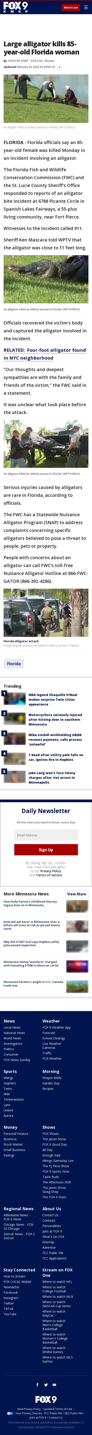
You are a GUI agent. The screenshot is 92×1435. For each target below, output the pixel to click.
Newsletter (11, 1287)
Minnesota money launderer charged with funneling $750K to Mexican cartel (31, 963)
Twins (8, 1088)
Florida (49, 61)
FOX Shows (50, 1133)
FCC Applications (54, 1258)
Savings (9, 1155)
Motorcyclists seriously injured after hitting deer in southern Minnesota (55, 719)
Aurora (8, 1115)
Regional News (18, 1208)
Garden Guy (50, 1083)
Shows (48, 1127)
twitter (46, 1384)
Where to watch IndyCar (53, 1313)
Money (10, 1127)
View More (76, 894)
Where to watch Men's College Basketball (53, 1325)
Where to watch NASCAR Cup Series (56, 1304)
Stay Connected (19, 1270)
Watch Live (71, 7)
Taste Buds (50, 1177)
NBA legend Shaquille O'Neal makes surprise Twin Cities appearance (53, 699)
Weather (51, 1021)
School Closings (53, 1038)
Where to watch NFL (57, 1282)
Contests (48, 1220)
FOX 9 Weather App (56, 1027)
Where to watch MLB (57, 1296)
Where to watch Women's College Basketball (55, 1338)
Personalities (51, 1226)
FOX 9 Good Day (54, 1144)
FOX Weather (52, 1058)
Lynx (7, 1105)
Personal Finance (16, 1133)
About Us (51, 1208)
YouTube (10, 1314)
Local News (12, 1027)
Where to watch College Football (54, 1289)
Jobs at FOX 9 (52, 1231)
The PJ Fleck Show (55, 1166)
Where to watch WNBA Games (53, 1350)
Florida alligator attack (21, 641)
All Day (47, 1150)
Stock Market (13, 1144)
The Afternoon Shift (56, 1182)
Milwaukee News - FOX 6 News (17, 1217)
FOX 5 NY (37, 61)
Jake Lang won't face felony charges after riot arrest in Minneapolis (52, 777)
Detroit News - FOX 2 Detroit (19, 1236)
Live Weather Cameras (51, 1045)
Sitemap (48, 1242)
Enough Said (51, 1155)
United (8, 1110)
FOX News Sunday (17, 1060)
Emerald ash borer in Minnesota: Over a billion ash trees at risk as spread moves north (32, 925)
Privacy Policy (50, 871)
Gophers (10, 1083)
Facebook (11, 1292)
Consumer (11, 1054)
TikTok (8, 1309)
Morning (50, 1071)
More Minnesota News (26, 894)
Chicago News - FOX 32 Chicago (18, 1226)
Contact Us (50, 1215)
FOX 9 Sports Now (55, 1171)
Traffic (47, 1053)
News (9, 1021)
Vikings (8, 1078)
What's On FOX (53, 1237)
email (54, 1384)
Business (10, 1139)
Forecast (48, 1033)
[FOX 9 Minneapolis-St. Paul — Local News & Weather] (16, 7)
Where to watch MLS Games (57, 1359)
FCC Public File (52, 1253)
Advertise (49, 1247)
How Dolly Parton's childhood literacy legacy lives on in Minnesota (30, 903)
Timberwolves (14, 1099)
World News (12, 1038)
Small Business (14, 1150)
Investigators (13, 1043)
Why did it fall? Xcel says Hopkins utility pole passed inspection (31, 943)
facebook (37, 1384)
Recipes (48, 1088)
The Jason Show (54, 1139)
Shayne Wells (51, 1078)
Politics (9, 1049)
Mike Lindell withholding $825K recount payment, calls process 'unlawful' (55, 739)
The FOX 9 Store (54, 1197)
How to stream (14, 1276)
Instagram (11, 1298)
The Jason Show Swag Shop (54, 1189)
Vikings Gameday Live (58, 1160)
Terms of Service (49, 875)
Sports (10, 1071)
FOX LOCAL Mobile (17, 1282)
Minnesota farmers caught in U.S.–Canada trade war (33, 983)
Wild (7, 1094)
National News (14, 1033)
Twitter (9, 1303)
